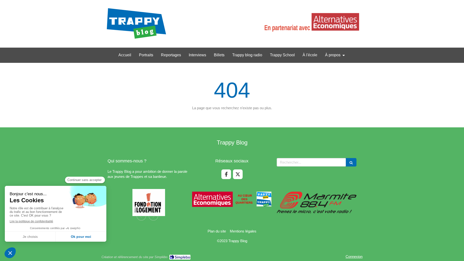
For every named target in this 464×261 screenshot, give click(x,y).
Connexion (354, 256)
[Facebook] (226, 174)
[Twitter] (238, 174)
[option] (147, 203)
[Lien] (311, 24)
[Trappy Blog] (136, 39)
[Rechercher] (351, 162)
